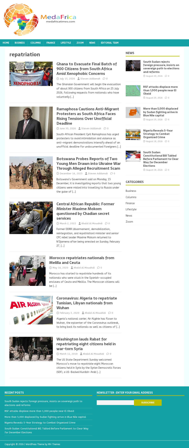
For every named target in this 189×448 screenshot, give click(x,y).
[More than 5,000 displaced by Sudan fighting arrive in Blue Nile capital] (133, 115)
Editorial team (109, 42)
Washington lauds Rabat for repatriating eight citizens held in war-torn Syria (86, 344)
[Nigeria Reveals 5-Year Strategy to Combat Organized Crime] (133, 137)
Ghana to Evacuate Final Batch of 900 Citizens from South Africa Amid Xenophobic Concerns (86, 69)
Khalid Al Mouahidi (92, 223)
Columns (35, 42)
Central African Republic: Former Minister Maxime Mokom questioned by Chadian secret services (85, 211)
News (92, 42)
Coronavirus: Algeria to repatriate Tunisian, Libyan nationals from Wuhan (86, 303)
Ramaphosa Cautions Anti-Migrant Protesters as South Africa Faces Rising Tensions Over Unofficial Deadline (87, 116)
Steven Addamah (90, 78)
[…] (72, 96)
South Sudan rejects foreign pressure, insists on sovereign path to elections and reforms (161, 67)
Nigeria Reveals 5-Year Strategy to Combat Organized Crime (158, 134)
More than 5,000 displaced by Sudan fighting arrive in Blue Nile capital (160, 112)
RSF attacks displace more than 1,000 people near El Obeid (160, 90)
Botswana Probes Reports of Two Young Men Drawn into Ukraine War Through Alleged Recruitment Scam (88, 163)
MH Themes (54, 444)
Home (6, 42)
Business (20, 42)
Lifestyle (66, 42)
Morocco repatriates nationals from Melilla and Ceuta (81, 260)
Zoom (80, 42)
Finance (51, 42)
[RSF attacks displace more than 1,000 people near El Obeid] (133, 94)
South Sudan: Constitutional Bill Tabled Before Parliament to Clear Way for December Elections (160, 159)
